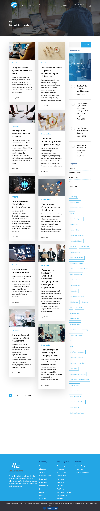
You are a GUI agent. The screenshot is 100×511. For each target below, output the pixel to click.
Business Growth (75, 202)
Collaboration (74, 224)
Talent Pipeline (74, 407)
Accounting (61, 466)
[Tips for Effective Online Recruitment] (22, 275)
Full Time (60, 486)
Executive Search (75, 173)
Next (29, 395)
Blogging (15, 197)
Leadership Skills (75, 324)
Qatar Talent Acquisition (77, 352)
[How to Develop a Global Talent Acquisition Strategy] (22, 208)
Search (86, 45)
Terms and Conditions (82, 472)
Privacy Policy (79, 469)
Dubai (71, 269)
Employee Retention (76, 274)
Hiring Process (74, 302)
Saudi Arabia (74, 368)
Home (41, 466)
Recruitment (16, 63)
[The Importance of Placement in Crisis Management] (22, 343)
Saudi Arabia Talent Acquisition (79, 380)
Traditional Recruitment (77, 413)
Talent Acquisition (75, 396)
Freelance (60, 482)
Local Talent (73, 330)
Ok (44, 508)
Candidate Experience (76, 208)
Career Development (76, 219)
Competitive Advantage (77, 235)
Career (72, 213)
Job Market (79, 307)
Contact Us (43, 499)
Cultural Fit (73, 246)
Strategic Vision (74, 385)
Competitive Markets (76, 241)
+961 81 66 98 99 (79, 6)
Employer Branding (75, 280)
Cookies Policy (80, 466)
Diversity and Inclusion (76, 263)
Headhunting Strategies (77, 296)
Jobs (40, 489)
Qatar (71, 346)
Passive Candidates (76, 335)
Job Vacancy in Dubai (64, 492)
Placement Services (76, 341)
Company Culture (75, 230)
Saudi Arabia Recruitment (78, 374)
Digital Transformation (76, 258)
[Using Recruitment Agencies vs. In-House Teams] (22, 72)
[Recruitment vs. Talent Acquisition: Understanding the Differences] (51, 76)
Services (42, 472)
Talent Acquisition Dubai (77, 402)
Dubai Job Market (82, 269)
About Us (42, 469)
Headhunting (45, 134)
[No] (98, 506)
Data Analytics (84, 246)
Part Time (60, 489)
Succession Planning (76, 391)
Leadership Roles (75, 319)
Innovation (85, 302)
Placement (15, 126)
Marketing (60, 479)
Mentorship (84, 330)
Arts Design (61, 469)
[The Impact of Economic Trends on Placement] (22, 139)
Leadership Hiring (75, 313)
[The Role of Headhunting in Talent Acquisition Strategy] (51, 144)
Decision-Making (75, 252)
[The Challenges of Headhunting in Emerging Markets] (51, 356)
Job (71, 307)
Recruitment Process (76, 357)
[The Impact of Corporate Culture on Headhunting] (51, 210)
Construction (61, 476)
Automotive (61, 472)
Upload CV (43, 492)
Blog (40, 496)
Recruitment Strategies (77, 363)
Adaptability (73, 197)
